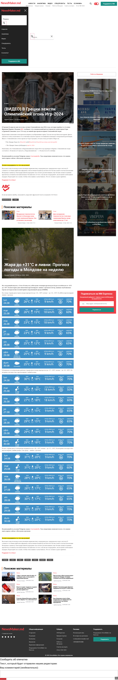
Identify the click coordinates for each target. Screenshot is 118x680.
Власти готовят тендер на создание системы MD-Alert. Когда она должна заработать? (27, 588)
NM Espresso (29, 6)
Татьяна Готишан (22, 223)
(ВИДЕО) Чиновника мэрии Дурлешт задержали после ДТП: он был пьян (63, 587)
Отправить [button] (3, 679)
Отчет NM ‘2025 (80, 6)
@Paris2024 (39, 142)
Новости (31, 3)
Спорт (18, 211)
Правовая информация (36, 645)
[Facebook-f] (2, 637)
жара (20, 559)
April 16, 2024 (30, 145)
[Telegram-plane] (14, 637)
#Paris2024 (23, 142)
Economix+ (78, 3)
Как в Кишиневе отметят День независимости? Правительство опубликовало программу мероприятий (62, 600)
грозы (12, 559)
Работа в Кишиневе (96, 74)
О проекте (32, 633)
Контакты (32, 639)
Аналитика (41, 3)
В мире (6, 103)
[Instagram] (8, 637)
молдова (42, 559)
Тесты (69, 3)
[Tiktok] (11, 637)
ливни (35, 559)
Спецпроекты (60, 3)
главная (5, 559)
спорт (15, 199)
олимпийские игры (6, 199)
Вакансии (32, 642)
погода (50, 559)
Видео (50, 3)
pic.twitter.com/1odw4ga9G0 (49, 142)
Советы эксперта (69, 6)
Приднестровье (39, 6)
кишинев (28, 559)
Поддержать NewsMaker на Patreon (38, 649)
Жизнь (6, 259)
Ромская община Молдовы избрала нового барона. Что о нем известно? (27, 599)
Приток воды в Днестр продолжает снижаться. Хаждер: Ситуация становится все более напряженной (63, 577)
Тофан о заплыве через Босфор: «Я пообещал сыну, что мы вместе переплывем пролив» (26, 577)
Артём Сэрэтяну (57, 580)
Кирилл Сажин (8, 119)
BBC (22, 129)
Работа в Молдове (57, 6)
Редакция (32, 636)
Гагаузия (48, 6)
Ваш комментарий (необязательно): (19, 668)
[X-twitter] (5, 637)
